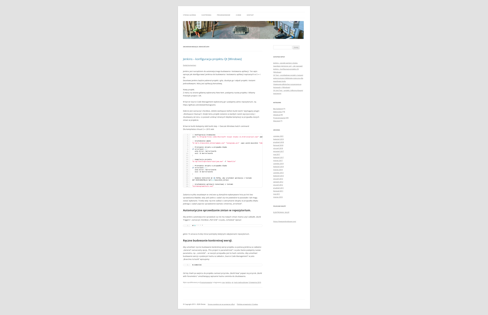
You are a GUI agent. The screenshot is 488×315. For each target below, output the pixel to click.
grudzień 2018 (278, 142)
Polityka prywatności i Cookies (247, 304)
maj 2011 (276, 194)
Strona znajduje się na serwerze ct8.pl (221, 304)
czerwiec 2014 (278, 163)
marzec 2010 (278, 197)
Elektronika (206, 15)
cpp (223, 282)
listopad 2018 (278, 145)
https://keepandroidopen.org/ (284, 221)
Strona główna (189, 15)
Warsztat (276, 121)
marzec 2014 (278, 169)
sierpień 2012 (278, 182)
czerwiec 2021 (278, 136)
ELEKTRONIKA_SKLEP (281, 212)
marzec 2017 (278, 160)
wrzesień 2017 (278, 151)
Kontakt (250, 15)
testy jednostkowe (241, 282)
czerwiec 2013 (278, 173)
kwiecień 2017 (278, 157)
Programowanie (223, 15)
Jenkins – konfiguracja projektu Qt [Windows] (212, 59)
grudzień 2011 (278, 188)
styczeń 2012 (278, 185)
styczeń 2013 (278, 179)
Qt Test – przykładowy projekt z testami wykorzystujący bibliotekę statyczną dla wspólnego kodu (288, 78)
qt (232, 282)
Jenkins (228, 282)
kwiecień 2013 (278, 176)
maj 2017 (276, 154)
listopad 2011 (278, 191)
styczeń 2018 (278, 148)
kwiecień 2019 (278, 139)
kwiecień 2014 (278, 166)
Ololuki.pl (276, 115)
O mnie (238, 15)
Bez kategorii (278, 109)
